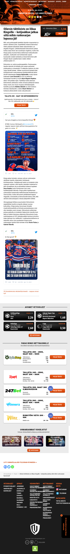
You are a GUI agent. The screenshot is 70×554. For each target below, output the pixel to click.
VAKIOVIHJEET (8, 488)
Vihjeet (7, 1)
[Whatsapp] (12, 466)
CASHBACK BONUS (46, 504)
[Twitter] (8, 466)
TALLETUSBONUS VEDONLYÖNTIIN (35, 494)
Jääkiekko (20, 486)
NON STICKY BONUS (46, 500)
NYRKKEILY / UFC (22, 507)
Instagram (62, 489)
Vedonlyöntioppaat (16, 1)
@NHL (13, 116)
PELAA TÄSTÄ (21, 105)
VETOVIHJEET (8, 484)
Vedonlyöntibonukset (30, 1)
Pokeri (64, 1)
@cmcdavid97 (28, 124)
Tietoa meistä (61, 501)
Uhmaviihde (32, 5)
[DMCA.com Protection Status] (35, 548)
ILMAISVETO (33, 500)
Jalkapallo (21, 488)
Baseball (20, 498)
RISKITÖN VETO (34, 497)
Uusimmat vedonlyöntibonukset (37, 490)
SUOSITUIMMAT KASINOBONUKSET (48, 487)
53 (15, 173)
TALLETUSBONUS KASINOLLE (48, 494)
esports (58, 1)
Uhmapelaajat (7, 474)
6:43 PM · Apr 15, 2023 (24, 282)
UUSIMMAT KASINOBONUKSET (48, 490)
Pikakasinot (47, 518)
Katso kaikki (36, 335)
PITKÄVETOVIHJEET (10, 486)
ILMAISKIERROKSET (49, 497)
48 (15, 282)
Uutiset (39, 5)
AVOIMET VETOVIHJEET (35, 307)
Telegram (63, 493)
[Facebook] (5, 466)
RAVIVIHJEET (7, 491)
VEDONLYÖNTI (35, 484)
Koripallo (20, 491)
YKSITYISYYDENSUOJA (63, 503)
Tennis (19, 493)
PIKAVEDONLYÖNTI (35, 507)
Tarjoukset (51, 1)
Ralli (18, 505)
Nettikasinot (42, 1)
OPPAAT (19, 484)
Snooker (20, 502)
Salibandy (20, 500)
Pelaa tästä (57, 357)
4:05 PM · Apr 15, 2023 (24, 173)
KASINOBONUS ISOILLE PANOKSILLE (47, 514)
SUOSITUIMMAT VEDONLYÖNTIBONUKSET (37, 487)
